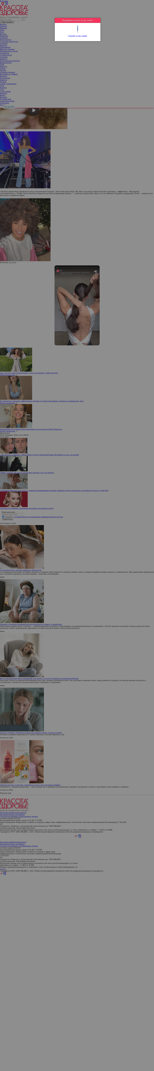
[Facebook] (77, 28)
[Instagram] (77, 32)
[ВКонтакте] (77, 30)
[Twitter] (77, 26)
